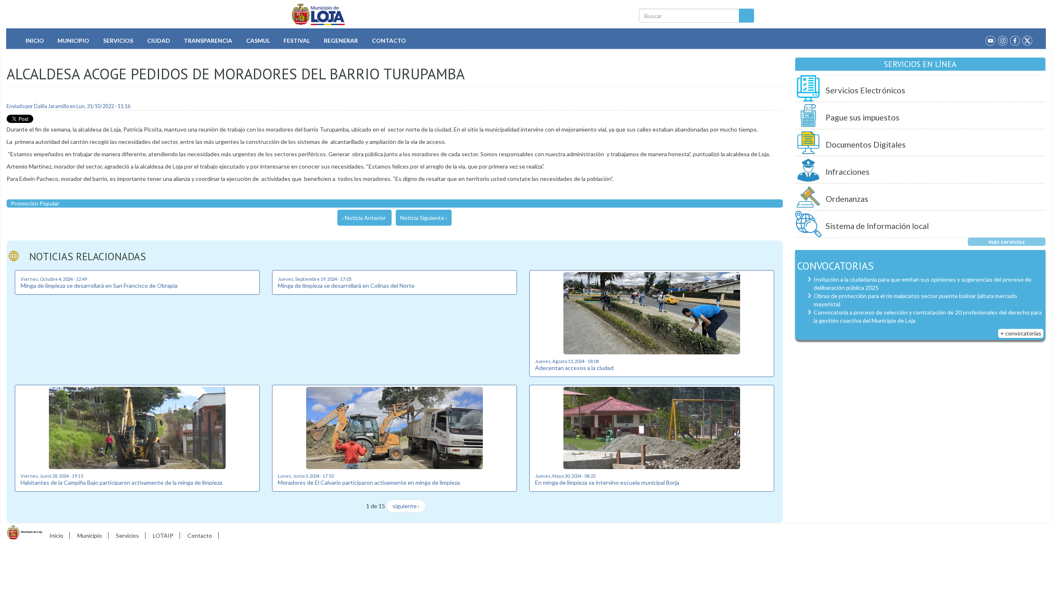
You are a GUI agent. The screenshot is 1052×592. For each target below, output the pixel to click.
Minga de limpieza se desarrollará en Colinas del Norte (346, 285)
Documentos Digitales (866, 144)
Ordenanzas (847, 199)
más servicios (1006, 241)
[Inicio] (319, 14)
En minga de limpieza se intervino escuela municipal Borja (607, 482)
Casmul (258, 40)
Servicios (118, 40)
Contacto (389, 40)
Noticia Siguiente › (423, 217)
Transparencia (208, 40)
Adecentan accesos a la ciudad (574, 367)
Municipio (73, 40)
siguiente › (406, 505)
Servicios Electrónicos (865, 90)
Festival (297, 40)
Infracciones (848, 171)
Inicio (34, 40)
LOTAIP (163, 535)
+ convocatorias (1020, 333)
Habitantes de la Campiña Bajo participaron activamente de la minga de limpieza (121, 482)
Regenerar (341, 40)
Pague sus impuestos (863, 117)
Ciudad (158, 40)
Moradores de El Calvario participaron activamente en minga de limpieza (369, 482)
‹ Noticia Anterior (364, 217)
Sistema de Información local (877, 226)
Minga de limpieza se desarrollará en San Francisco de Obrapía (99, 285)
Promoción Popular (35, 203)
